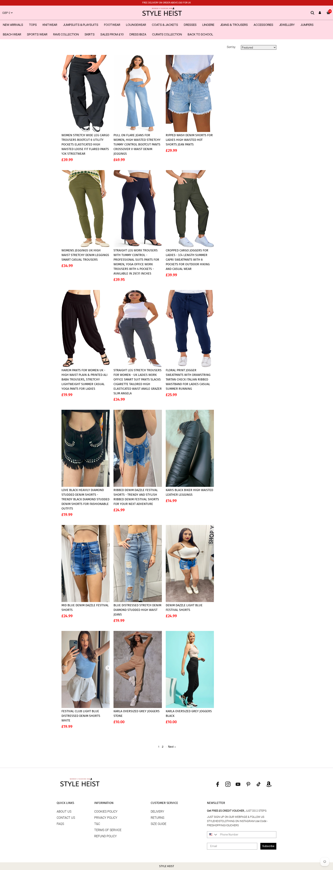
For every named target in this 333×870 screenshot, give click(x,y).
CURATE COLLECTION (167, 34)
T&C (97, 824)
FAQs (60, 824)
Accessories (263, 25)
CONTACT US (66, 818)
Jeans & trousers (234, 25)
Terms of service (107, 830)
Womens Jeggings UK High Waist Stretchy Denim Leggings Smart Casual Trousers (85, 255)
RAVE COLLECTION (66, 34)
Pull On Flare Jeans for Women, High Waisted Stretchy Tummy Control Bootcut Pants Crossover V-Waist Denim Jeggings (137, 144)
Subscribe (268, 846)
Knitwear (50, 25)
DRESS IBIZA (138, 34)
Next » (172, 746)
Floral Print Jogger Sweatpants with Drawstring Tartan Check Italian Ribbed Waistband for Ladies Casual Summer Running (188, 379)
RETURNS (157, 818)
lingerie (208, 25)
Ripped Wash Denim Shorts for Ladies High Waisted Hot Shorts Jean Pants (189, 139)
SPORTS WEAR (37, 34)
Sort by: (231, 47)
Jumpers (307, 25)
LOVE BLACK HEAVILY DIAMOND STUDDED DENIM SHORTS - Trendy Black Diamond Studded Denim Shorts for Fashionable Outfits (85, 499)
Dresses (190, 25)
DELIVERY (157, 811)
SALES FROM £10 (112, 34)
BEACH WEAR (12, 34)
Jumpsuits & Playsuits (80, 25)
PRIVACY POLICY (105, 818)
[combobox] (212, 834)
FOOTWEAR (112, 25)
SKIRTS (90, 34)
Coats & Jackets (165, 25)
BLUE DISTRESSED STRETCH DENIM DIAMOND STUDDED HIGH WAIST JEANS (137, 609)
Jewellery (287, 25)
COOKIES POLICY (106, 811)
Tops (33, 25)
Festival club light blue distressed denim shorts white (80, 715)
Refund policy (105, 836)
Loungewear (136, 25)
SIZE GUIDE (158, 824)
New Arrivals (13, 25)
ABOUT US (64, 811)
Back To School (200, 34)
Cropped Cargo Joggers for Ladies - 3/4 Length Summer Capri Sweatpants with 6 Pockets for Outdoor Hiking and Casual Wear (188, 260)
